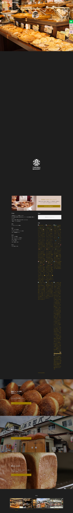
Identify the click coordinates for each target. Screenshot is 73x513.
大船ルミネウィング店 (30, 509)
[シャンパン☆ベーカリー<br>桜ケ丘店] (16, 503)
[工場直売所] (43, 503)
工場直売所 (43, 509)
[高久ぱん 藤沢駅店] (56, 503)
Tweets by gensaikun (41, 372)
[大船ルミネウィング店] (29, 503)
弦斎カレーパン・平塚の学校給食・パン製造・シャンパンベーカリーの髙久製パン (10, 2)
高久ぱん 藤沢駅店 (56, 509)
